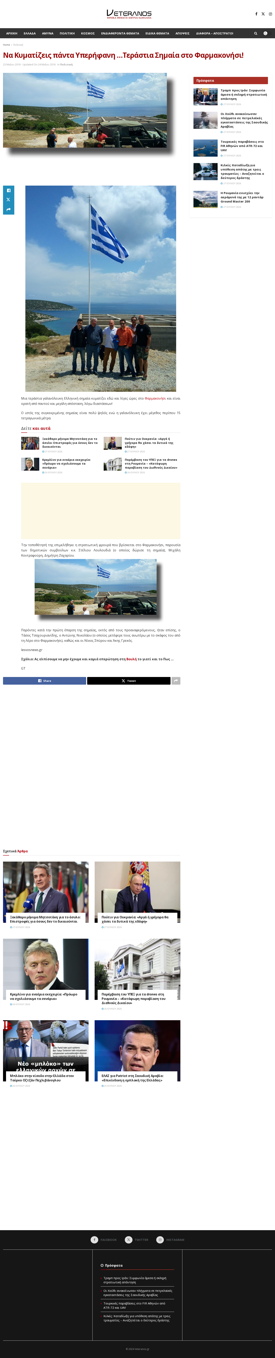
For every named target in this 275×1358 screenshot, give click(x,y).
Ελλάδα (30, 33)
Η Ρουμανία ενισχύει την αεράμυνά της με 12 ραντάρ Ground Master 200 (242, 197)
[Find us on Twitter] (263, 14)
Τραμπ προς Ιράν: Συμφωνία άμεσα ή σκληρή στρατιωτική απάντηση (244, 94)
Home (6, 45)
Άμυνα (47, 33)
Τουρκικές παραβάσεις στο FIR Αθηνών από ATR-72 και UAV (242, 146)
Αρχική (11, 33)
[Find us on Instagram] (270, 14)
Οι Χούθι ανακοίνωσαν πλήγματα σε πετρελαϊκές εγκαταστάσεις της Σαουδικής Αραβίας (244, 120)
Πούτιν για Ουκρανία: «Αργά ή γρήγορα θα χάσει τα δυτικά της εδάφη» (149, 443)
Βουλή (131, 659)
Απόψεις (183, 33)
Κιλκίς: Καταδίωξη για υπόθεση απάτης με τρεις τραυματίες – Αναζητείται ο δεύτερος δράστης (242, 171)
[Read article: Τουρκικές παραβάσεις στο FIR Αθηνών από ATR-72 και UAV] (205, 148)
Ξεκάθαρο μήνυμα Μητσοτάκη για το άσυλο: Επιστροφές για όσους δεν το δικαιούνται (70, 443)
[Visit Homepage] (129, 14)
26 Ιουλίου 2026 (53, 472)
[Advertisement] (91, 174)
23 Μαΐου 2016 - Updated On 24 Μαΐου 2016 (29, 64)
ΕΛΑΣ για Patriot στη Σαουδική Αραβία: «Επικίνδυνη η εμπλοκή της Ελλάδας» (132, 1078)
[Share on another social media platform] (8, 210)
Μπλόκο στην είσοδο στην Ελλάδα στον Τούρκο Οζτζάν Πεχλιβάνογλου (42, 1078)
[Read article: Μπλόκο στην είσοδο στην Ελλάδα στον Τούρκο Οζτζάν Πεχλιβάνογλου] (46, 1050)
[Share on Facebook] (8, 190)
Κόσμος (88, 33)
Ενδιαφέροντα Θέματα (120, 33)
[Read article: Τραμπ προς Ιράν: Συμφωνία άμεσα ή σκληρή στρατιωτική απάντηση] (205, 96)
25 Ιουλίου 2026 (112, 1085)
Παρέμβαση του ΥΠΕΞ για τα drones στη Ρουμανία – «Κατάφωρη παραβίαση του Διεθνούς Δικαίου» (151, 463)
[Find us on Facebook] (256, 14)
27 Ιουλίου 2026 (53, 451)
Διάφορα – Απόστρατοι (214, 33)
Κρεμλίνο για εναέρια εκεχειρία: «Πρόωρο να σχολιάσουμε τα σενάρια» (66, 463)
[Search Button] (255, 33)
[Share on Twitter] (8, 200)
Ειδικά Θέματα (157, 33)
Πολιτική (67, 33)
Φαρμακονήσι (155, 398)
